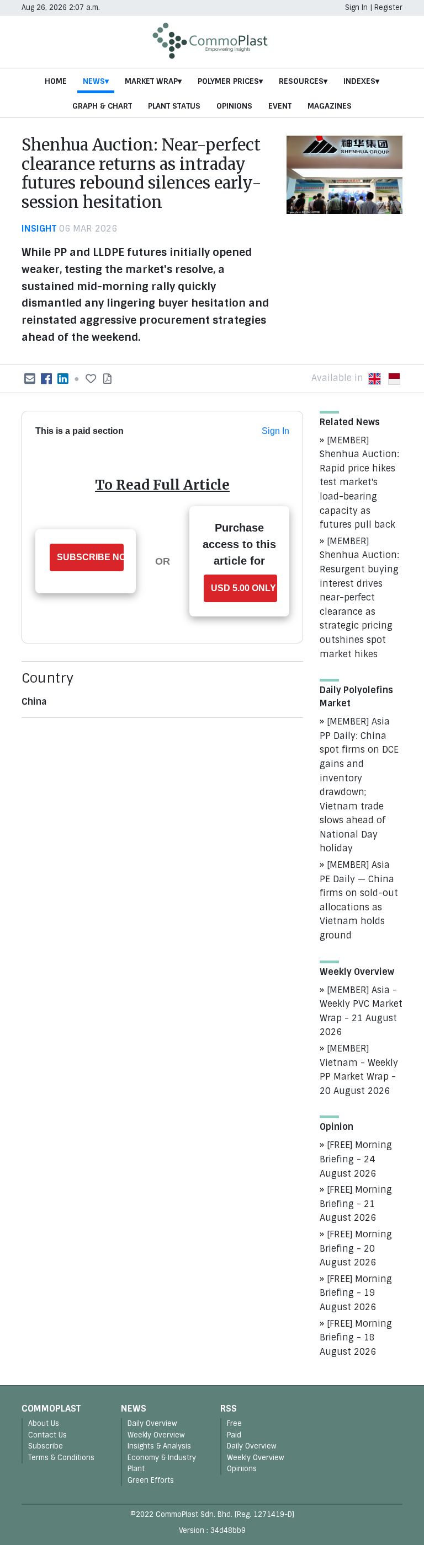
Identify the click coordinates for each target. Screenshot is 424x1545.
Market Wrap (151, 81)
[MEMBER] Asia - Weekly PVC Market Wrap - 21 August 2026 (361, 1011)
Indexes (359, 81)
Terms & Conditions (61, 1457)
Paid (234, 1435)
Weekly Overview (156, 1435)
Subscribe (45, 1446)
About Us (43, 1423)
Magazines (330, 106)
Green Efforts (151, 1480)
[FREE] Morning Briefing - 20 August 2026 (356, 1248)
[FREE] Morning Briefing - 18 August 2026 (356, 1338)
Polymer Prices (228, 81)
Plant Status (174, 106)
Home (56, 81)
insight (39, 228)
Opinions (234, 106)
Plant (136, 1468)
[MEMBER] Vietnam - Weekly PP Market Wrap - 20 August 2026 (359, 1070)
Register (388, 7)
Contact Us (47, 1435)
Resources (301, 81)
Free (234, 1423)
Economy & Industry (162, 1457)
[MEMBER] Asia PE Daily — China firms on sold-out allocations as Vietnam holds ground (359, 900)
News (94, 81)
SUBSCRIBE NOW (90, 557)
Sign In (356, 7)
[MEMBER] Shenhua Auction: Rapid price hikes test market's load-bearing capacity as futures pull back (359, 482)
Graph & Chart (102, 106)
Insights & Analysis (159, 1446)
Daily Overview (152, 1423)
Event (280, 106)
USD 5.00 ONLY (243, 588)
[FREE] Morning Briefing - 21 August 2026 (356, 1204)
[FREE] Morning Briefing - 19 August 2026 (356, 1293)
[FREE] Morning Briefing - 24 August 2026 (356, 1159)
